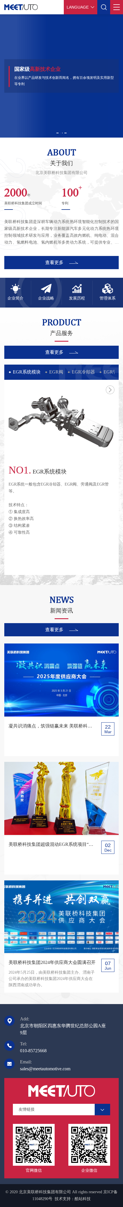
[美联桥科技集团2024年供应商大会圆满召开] (61, 916)
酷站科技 (83, 1199)
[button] (110, 390)
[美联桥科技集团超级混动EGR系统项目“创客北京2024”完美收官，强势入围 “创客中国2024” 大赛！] (61, 798)
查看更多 (54, 262)
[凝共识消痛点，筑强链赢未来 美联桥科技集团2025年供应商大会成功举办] (61, 680)
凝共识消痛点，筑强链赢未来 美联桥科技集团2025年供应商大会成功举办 (52, 725)
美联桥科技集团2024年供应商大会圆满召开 (52, 962)
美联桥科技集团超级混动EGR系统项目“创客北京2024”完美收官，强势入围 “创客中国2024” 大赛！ (52, 844)
